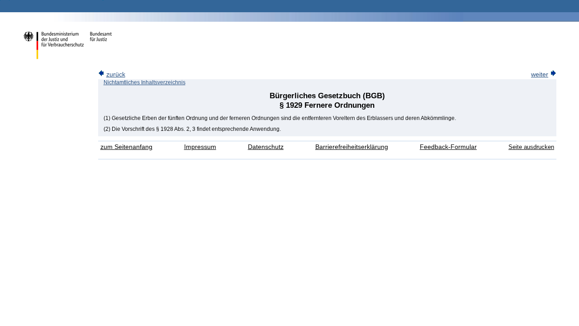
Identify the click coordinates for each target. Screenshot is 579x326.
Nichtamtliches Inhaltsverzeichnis (144, 82)
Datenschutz (266, 147)
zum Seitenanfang (126, 147)
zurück (115, 74)
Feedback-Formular (448, 147)
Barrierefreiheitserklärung (351, 147)
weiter (539, 74)
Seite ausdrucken (531, 147)
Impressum (200, 147)
